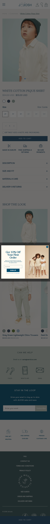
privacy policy (17, 273)
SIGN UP (13, 270)
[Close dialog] (47, 247)
